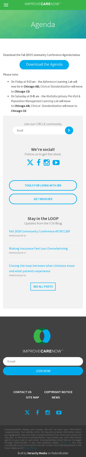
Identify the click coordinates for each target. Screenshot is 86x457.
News (56, 397)
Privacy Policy (30, 447)
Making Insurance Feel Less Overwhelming (38, 248)
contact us (65, 442)
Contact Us (22, 392)
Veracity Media (37, 453)
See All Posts (43, 286)
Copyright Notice (58, 392)
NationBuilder (60, 453)
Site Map (32, 397)
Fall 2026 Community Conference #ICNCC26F (39, 231)
